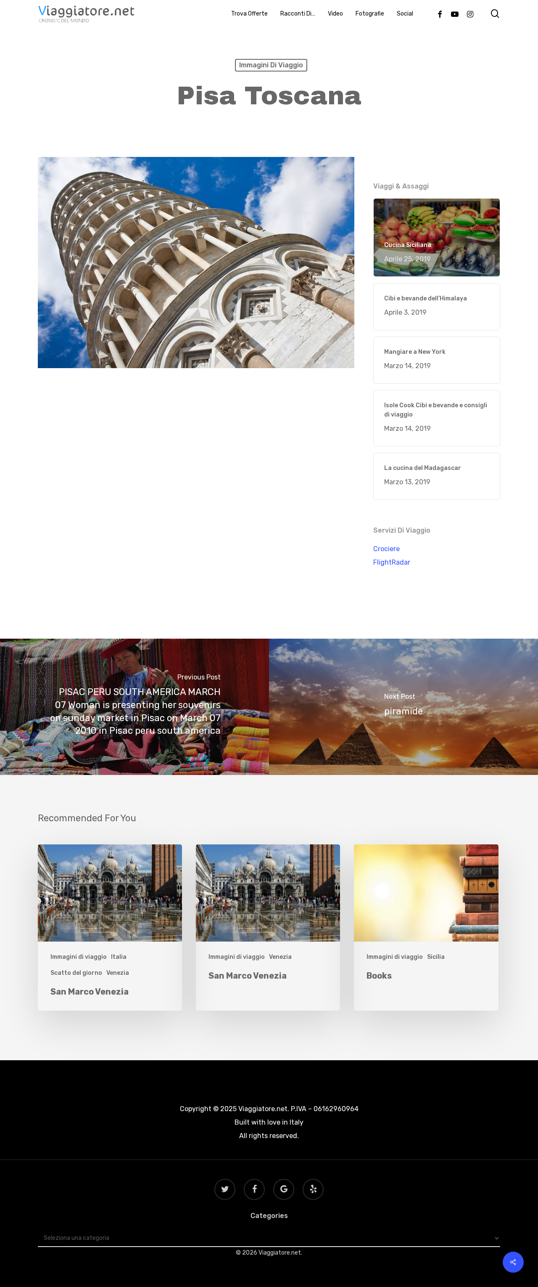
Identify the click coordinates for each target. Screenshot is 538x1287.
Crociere (386, 549)
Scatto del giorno (76, 973)
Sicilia (436, 957)
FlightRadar (391, 562)
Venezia (117, 973)
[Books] (426, 927)
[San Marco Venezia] (110, 927)
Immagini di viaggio (271, 65)
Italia (119, 957)
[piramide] (403, 707)
